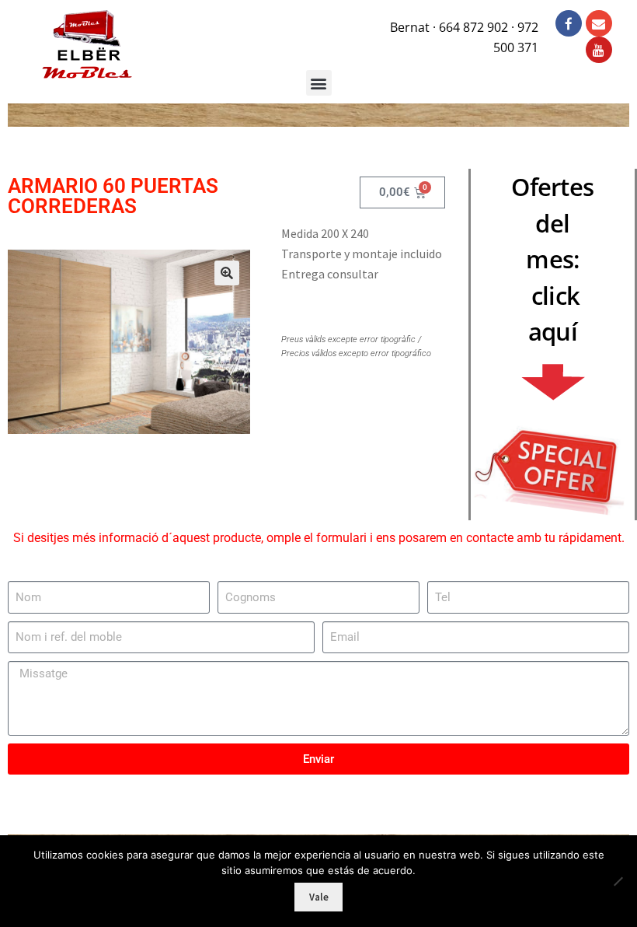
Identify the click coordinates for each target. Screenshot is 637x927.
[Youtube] (599, 50)
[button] (226, 273)
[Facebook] (568, 23)
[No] (617, 881)
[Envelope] (599, 23)
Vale (319, 897)
